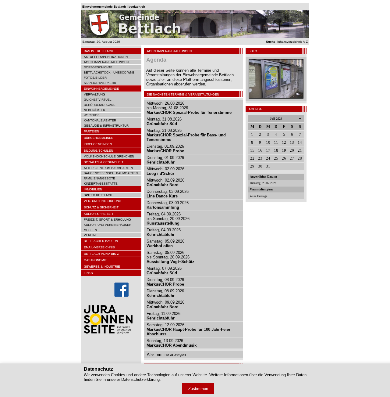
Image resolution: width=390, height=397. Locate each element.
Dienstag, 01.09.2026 (165, 148)
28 (300, 158)
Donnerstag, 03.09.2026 (168, 193)
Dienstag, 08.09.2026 (165, 282)
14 (300, 142)
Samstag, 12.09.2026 (188, 329)
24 (268, 158)
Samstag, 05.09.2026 (165, 243)
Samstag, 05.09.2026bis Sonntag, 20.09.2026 (170, 257)
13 (292, 142)
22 (252, 158)
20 (292, 150)
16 (260, 150)
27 (292, 158)
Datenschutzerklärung (140, 379)
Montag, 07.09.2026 (164, 270)
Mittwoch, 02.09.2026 (165, 171)
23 (260, 158)
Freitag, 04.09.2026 (164, 232)
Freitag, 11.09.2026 (163, 315)
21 (300, 150)
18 (276, 150)
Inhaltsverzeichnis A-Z (287, 41)
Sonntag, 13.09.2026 (172, 343)
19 (284, 150)
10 (268, 142)
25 (276, 158)
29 (252, 166)
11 (276, 142)
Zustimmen (198, 388)
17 (268, 150)
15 (252, 150)
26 (284, 158)
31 (268, 166)
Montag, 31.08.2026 (164, 121)
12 (284, 142)
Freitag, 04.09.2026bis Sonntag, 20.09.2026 (168, 219)
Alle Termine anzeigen (166, 354)
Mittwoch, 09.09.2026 (165, 304)
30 (260, 166)
